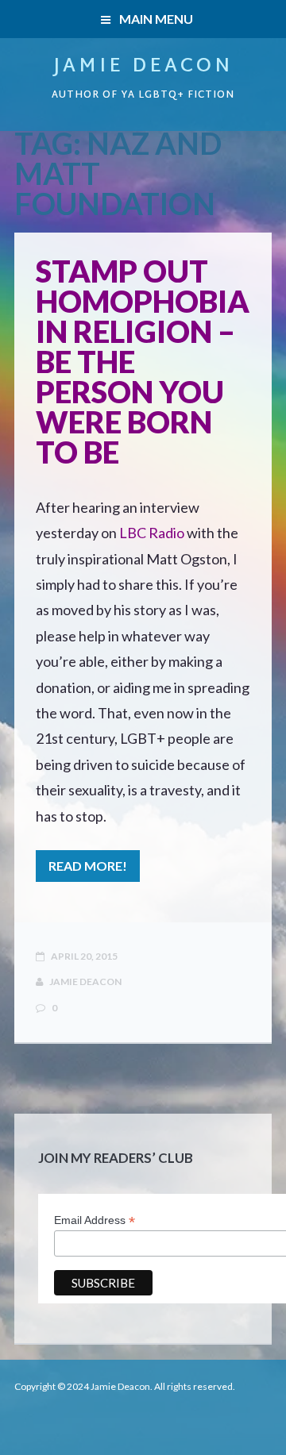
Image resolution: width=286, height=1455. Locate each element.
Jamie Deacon (143, 66)
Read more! (87, 865)
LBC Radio (151, 532)
